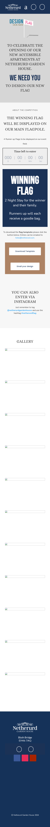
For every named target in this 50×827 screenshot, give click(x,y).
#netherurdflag (28, 313)
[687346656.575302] (25, 642)
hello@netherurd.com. (25, 237)
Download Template (25, 251)
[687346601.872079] (25, 545)
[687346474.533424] (25, 480)
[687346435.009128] (25, 415)
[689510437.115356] (25, 382)
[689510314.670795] (25, 447)
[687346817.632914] (25, 350)
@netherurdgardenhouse (19, 310)
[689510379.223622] (25, 609)
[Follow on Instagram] (25, 758)
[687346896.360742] (25, 512)
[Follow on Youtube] (33, 758)
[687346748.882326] (25, 674)
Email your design (25, 266)
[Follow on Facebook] (17, 758)
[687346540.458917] (25, 577)
